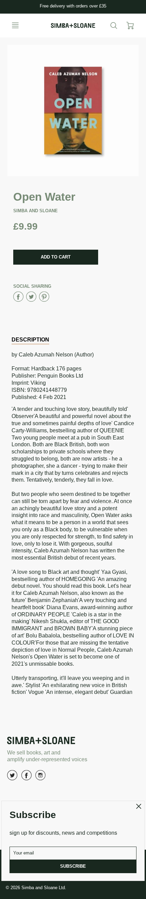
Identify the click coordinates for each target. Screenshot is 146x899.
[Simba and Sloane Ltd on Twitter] (12, 778)
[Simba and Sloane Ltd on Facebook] (26, 778)
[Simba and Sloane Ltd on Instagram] (40, 778)
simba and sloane (35, 210)
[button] (55, 257)
